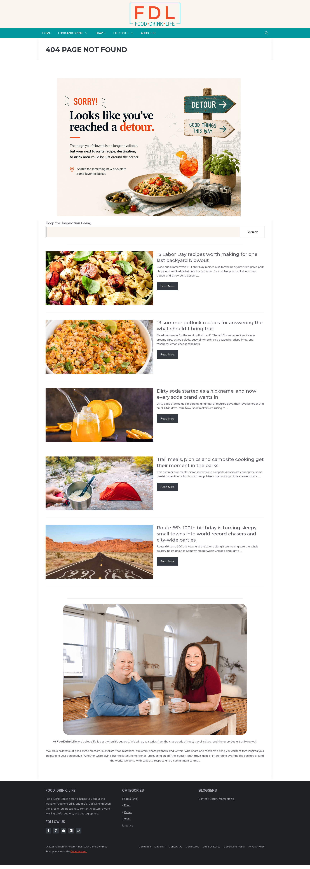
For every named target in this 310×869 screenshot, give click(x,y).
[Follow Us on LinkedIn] (71, 830)
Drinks (128, 812)
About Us (148, 33)
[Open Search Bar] (266, 33)
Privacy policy (256, 846)
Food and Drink (70, 33)
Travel (100, 33)
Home (46, 33)
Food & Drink (130, 798)
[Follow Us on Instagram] (56, 830)
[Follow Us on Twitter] (63, 830)
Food (127, 805)
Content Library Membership (216, 798)
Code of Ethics (211, 846)
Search (252, 232)
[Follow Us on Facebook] (48, 830)
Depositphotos (79, 851)
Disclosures (192, 846)
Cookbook (145, 846)
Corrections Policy (234, 846)
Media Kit (159, 846)
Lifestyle (121, 33)
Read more (167, 286)
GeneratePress (98, 846)
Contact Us (175, 846)
